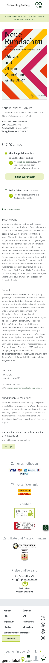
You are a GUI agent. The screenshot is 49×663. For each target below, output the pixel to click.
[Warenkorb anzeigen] (43, 659)
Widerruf (11, 638)
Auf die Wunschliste (12, 209)
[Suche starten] (41, 651)
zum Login (8, 446)
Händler (7, 627)
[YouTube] (43, 638)
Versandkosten (30, 579)
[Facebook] (43, 618)
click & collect (23, 161)
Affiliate (26, 632)
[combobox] (21, 651)
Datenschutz (28, 621)
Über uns (27, 610)
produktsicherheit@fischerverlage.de (25, 387)
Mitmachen (28, 627)
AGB (24, 616)
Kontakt (7, 610)
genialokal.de (14, 16)
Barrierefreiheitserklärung (12, 632)
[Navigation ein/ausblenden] (36, 658)
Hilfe (6, 616)
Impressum (9, 621)
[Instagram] (43, 632)
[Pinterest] (43, 625)
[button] (28, 659)
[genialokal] (13, 659)
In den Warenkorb (24, 176)
